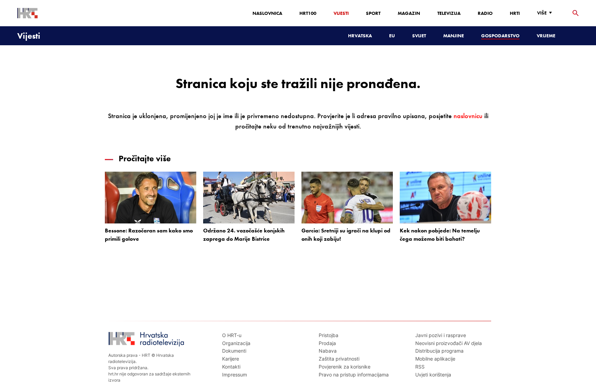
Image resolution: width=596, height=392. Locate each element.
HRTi (515, 13)
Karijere (230, 359)
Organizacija (236, 343)
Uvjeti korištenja (433, 374)
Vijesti (341, 13)
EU (392, 35)
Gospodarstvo (500, 35)
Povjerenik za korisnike (344, 367)
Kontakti (231, 367)
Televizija (448, 13)
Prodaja (327, 343)
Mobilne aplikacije (435, 359)
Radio (485, 13)
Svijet (419, 35)
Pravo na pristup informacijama (354, 374)
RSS (420, 367)
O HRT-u (231, 335)
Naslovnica (267, 13)
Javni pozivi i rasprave (440, 335)
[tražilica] (576, 13)
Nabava (328, 351)
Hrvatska (360, 35)
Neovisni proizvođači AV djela (448, 343)
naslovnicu (468, 116)
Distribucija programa (439, 351)
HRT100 (307, 13)
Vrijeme (546, 35)
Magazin (409, 13)
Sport (373, 13)
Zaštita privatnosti (339, 359)
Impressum (234, 374)
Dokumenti (234, 351)
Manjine (453, 35)
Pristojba (328, 335)
